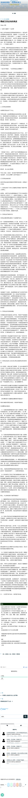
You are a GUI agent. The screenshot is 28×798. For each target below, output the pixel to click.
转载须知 (18, 779)
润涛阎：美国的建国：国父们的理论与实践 (17, 753)
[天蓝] (8, 785)
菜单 (15, 13)
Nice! (8, 763)
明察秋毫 (18, 654)
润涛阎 (8, 19)
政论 (10, 654)
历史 (3, 654)
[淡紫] (14, 785)
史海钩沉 (7, 654)
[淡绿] (11, 785)
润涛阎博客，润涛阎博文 (10, 2)
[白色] (23, 785)
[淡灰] (20, 785)
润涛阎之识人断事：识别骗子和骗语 (15, 760)
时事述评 (13, 654)
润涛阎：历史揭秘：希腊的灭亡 (14, 746)
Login (25, 667)
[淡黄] (17, 785)
